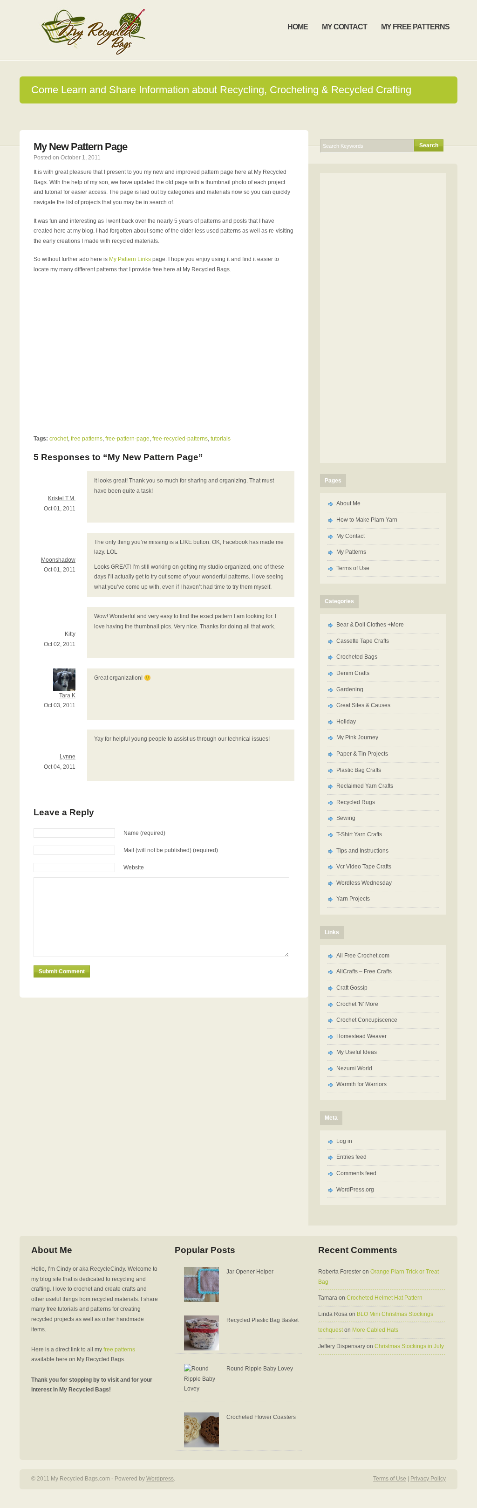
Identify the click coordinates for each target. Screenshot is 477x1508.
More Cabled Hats (375, 1330)
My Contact (350, 536)
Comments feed (356, 1173)
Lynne (67, 756)
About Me (348, 503)
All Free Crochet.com (362, 955)
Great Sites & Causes (363, 705)
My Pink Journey (357, 737)
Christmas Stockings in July (409, 1346)
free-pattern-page (127, 438)
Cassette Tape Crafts (362, 641)
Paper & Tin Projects (362, 754)
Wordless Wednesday (364, 883)
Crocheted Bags (356, 657)
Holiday (346, 721)
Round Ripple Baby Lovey (259, 1368)
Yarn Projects (353, 898)
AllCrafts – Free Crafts (364, 971)
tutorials (221, 438)
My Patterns (351, 552)
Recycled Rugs (355, 802)
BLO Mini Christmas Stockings (395, 1314)
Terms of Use (352, 568)
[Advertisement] (238, 116)
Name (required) (144, 833)
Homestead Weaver (361, 1036)
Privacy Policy (428, 1478)
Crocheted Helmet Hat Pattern (384, 1298)
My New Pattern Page (80, 146)
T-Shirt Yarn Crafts (359, 834)
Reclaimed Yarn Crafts (364, 786)
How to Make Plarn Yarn (366, 519)
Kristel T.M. (61, 498)
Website (133, 867)
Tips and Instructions (362, 850)
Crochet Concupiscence (366, 1020)
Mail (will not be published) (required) (170, 850)
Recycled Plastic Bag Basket (262, 1320)
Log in (344, 1141)
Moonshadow (58, 560)
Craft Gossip (352, 988)
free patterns (86, 438)
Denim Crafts (352, 673)
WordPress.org (355, 1189)
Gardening (349, 689)
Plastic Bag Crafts (358, 770)
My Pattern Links (129, 259)
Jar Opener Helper (249, 1271)
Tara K (67, 695)
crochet (58, 438)
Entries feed (351, 1157)
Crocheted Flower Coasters (261, 1417)
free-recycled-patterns (180, 438)
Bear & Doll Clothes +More (370, 624)
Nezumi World (354, 1068)
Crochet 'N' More (357, 1004)
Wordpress (160, 1478)
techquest (330, 1330)
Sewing (345, 818)
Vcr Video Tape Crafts (363, 866)
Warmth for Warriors (361, 1084)
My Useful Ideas (356, 1052)
